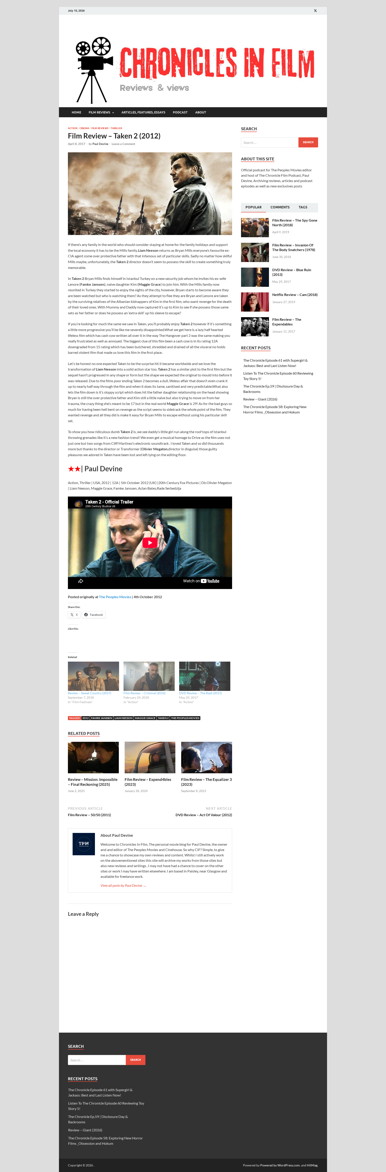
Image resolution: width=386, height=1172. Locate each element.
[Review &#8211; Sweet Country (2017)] (93, 676)
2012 (85, 718)
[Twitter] (315, 11)
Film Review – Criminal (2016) (145, 693)
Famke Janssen (101, 718)
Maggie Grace (145, 718)
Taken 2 (163, 718)
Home (76, 112)
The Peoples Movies (115, 597)
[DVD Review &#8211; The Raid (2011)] (204, 676)
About (200, 112)
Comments (280, 207)
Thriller (116, 128)
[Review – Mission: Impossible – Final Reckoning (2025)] (93, 759)
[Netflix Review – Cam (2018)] (255, 295)
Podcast (180, 112)
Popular (253, 207)
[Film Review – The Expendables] (255, 320)
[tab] (253, 207)
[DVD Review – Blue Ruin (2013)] (255, 270)
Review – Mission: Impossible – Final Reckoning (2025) (92, 782)
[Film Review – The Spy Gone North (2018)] (255, 220)
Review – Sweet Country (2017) (89, 693)
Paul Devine (100, 144)
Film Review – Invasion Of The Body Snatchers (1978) (293, 247)
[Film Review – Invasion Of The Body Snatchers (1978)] (255, 245)
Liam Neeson (123, 718)
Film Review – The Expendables (286, 321)
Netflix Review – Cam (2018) (295, 294)
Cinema (84, 128)
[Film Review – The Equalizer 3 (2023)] (206, 759)
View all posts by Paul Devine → (123, 885)
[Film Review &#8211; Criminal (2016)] (149, 676)
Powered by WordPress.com (280, 1165)
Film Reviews (99, 112)
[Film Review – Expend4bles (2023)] (150, 759)
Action (72, 128)
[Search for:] (279, 142)
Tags (303, 207)
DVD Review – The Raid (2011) (200, 693)
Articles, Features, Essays (143, 112)
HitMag (312, 1165)
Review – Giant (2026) (260, 399)
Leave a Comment (123, 144)
